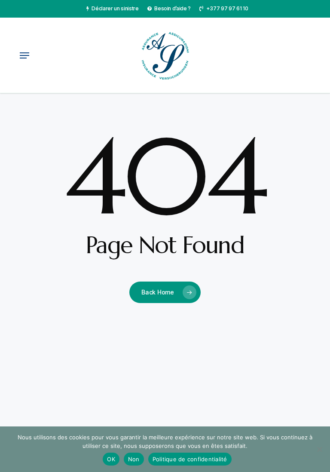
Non (134, 459)
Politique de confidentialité (190, 459)
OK (111, 459)
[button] (24, 55)
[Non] (319, 449)
